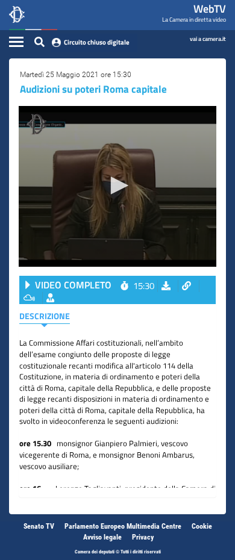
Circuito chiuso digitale (97, 42)
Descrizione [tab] (44, 316)
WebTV (209, 9)
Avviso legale (102, 537)
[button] (117, 185)
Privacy (143, 537)
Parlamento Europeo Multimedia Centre (122, 526)
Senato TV (39, 526)
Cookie (202, 526)
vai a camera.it (208, 38)
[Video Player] (117, 186)
